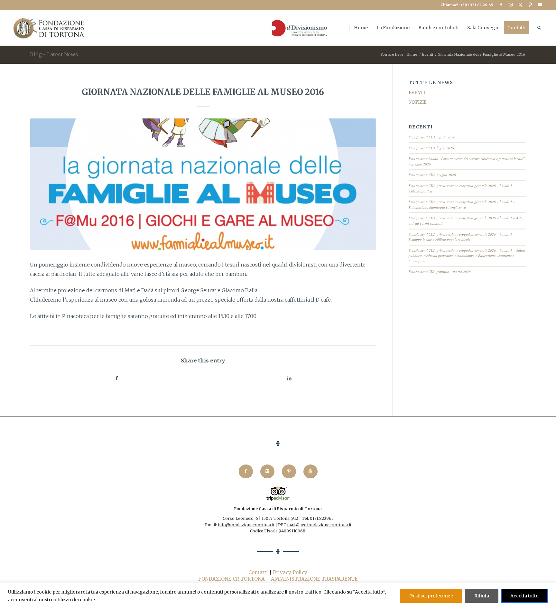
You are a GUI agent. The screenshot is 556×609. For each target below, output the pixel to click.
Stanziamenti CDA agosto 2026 (432, 137)
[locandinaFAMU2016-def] (203, 184)
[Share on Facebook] (116, 378)
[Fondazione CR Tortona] (49, 27)
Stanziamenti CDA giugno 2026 (432, 174)
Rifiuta (481, 596)
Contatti (258, 572)
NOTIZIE (418, 102)
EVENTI (417, 92)
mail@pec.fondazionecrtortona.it (319, 524)
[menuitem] (298, 27)
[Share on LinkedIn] (289, 378)
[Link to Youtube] (540, 5)
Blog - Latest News (54, 54)
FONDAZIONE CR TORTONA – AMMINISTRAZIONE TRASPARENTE (278, 579)
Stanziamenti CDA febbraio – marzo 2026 (440, 271)
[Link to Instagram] (510, 5)
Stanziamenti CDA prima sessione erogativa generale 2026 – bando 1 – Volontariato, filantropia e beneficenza (462, 204)
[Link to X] (520, 5)
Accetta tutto (524, 596)
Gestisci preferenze (431, 596)
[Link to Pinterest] (530, 5)
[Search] (539, 27)
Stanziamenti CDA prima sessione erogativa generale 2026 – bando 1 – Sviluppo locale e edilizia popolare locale (462, 237)
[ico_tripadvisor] (278, 493)
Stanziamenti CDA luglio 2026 (431, 147)
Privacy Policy (290, 572)
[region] (278, 595)
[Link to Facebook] (501, 5)
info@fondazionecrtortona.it (246, 524)
